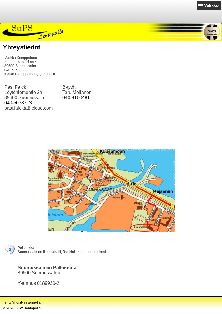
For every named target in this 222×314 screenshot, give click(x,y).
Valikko (211, 5)
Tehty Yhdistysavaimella (22, 302)
